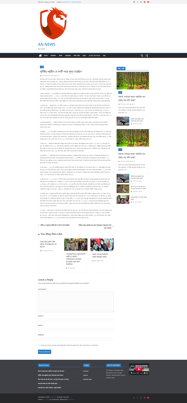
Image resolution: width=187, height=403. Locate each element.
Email (40, 325)
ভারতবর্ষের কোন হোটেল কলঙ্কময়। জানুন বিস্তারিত (49, 387)
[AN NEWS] (40, 55)
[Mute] (145, 373)
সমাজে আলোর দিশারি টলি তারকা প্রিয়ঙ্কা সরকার (100, 255)
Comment (42, 289)
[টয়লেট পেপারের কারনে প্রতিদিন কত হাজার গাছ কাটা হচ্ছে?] (133, 80)
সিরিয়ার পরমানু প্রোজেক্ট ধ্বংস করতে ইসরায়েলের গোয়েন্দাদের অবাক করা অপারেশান (95, 226)
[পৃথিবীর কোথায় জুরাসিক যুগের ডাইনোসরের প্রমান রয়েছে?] (123, 121)
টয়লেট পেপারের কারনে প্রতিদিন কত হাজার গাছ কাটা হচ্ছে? (131, 98)
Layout (85, 375)
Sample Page (87, 379)
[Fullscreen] (147, 373)
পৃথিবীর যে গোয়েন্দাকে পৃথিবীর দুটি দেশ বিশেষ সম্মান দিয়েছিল (54, 225)
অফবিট (60, 55)
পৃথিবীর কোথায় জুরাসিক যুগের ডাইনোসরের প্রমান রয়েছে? (137, 120)
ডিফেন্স (84, 55)
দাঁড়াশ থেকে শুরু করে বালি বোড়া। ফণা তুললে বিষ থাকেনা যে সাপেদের (138, 188)
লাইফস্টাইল (53, 55)
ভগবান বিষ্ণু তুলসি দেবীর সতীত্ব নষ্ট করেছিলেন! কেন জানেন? (48, 244)
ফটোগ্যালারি (68, 55)
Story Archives (94, 55)
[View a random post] (146, 55)
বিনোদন (46, 55)
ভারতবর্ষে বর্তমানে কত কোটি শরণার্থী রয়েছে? (71, 2)
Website (41, 335)
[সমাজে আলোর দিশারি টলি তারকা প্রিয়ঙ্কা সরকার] (102, 240)
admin (57, 75)
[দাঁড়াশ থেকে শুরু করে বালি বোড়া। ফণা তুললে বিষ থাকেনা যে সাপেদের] (123, 189)
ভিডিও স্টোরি (77, 55)
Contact (85, 371)
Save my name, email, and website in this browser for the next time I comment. (69, 345)
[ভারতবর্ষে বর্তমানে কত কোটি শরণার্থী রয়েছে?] (123, 199)
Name (41, 316)
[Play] (132, 373)
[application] (139, 369)
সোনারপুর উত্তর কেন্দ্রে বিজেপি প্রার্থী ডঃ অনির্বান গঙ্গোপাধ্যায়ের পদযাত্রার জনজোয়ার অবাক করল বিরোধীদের (75, 259)
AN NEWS (46, 44)
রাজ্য (104, 55)
